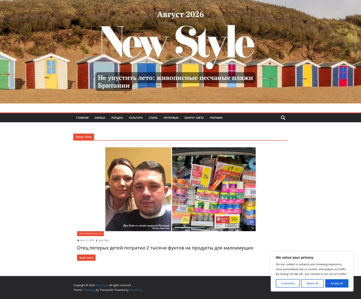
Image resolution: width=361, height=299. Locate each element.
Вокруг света (194, 117)
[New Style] (180, 4)
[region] (312, 271)
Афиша (100, 117)
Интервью (171, 117)
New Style (104, 240)
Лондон (117, 117)
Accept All (337, 283)
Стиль (153, 117)
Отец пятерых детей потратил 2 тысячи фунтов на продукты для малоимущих (165, 248)
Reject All (312, 283)
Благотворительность (90, 233)
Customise (287, 283)
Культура (136, 117)
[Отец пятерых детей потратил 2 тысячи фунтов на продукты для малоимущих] (180, 189)
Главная (82, 117)
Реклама (216, 117)
